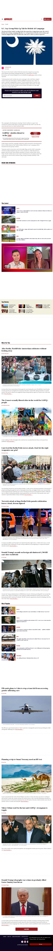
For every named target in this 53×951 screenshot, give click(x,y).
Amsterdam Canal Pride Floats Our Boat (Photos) (13, 311)
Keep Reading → (8, 393)
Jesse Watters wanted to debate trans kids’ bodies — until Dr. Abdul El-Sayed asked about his (33, 630)
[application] (27, 257)
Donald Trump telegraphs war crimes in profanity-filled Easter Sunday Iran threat (24, 881)
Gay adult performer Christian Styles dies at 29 (27, 658)
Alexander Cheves (5, 452)
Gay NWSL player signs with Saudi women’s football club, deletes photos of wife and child (34, 230)
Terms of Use (42, 939)
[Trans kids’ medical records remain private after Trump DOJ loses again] (8, 219)
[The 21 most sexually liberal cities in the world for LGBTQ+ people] (26, 421)
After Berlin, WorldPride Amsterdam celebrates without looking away (24, 349)
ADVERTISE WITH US (24, 936)
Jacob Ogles (4, 557)
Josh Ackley (4, 812)
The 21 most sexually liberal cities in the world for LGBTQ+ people (25, 401)
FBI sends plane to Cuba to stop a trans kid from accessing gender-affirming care (25, 689)
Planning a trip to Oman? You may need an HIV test (22, 759)
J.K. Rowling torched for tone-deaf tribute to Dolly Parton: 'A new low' (33, 611)
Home (3, 24)
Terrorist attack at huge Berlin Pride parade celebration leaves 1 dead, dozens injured (24, 502)
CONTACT (4, 936)
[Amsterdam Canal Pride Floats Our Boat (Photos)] (5, 311)
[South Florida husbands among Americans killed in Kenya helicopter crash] (5, 306)
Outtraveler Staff (8, 67)
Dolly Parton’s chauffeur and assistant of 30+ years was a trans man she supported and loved (33, 621)
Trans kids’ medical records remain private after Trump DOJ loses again (33, 220)
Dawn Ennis (4, 762)
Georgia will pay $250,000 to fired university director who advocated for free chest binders (33, 239)
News (17, 227)
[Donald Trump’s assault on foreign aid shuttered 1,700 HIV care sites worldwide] (26, 573)
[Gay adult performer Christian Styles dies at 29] (8, 656)
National (18, 218)
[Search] (42, 19)
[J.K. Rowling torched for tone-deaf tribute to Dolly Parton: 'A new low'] (8, 610)
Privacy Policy (33, 939)
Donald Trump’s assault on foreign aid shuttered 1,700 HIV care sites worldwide (25, 553)
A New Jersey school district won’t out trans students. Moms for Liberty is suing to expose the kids (34, 211)
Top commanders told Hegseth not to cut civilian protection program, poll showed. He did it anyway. (33, 648)
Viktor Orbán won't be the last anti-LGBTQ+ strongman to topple (25, 809)
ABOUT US (9, 936)
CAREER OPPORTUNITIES (16, 936)
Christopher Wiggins (6, 506)
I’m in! (36, 95)
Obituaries (18, 655)
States (17, 208)
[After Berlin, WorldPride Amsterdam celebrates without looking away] (26, 369)
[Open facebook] (22, 942)
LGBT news (31, 75)
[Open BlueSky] (25, 942)
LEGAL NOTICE (26, 938)
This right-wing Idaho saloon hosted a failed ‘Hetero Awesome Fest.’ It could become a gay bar (33, 639)
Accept (40, 944)
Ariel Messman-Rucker (6, 405)
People (18, 609)
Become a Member (35, 133)
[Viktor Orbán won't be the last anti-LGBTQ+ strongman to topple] (26, 829)
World (6, 24)
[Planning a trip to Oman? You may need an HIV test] (26, 778)
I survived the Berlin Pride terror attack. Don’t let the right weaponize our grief (25, 449)
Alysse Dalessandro (6, 353)
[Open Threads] (28, 942)
